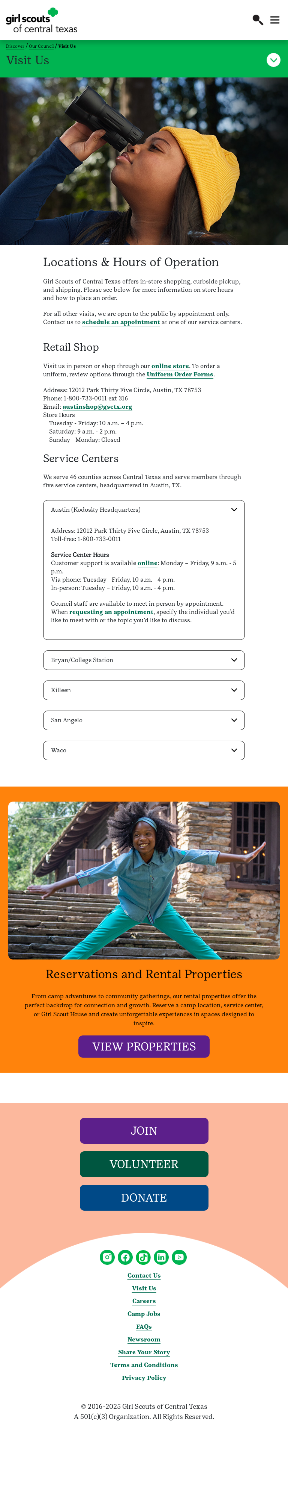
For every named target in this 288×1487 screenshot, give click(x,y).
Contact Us (144, 1275)
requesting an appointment (111, 611)
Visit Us (144, 1288)
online (148, 563)
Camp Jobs (144, 1313)
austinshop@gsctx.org (97, 406)
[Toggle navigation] (274, 20)
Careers (144, 1301)
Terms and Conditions (144, 1365)
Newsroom (144, 1339)
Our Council (41, 46)
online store (170, 366)
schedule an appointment (121, 322)
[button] (258, 20)
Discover (15, 46)
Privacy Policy (144, 1377)
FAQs (144, 1326)
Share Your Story (144, 1352)
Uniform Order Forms (180, 374)
